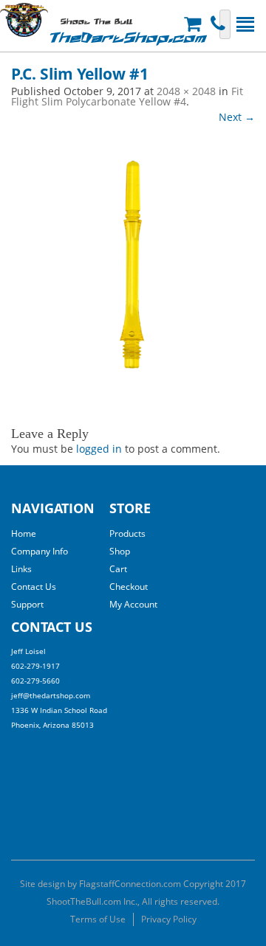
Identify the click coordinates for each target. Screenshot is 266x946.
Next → (237, 117)
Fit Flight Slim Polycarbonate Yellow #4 (127, 96)
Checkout (128, 586)
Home (23, 533)
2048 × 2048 (186, 91)
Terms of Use (98, 919)
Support (27, 604)
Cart (118, 569)
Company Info (39, 551)
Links (21, 569)
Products (127, 533)
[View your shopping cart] (194, 24)
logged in (99, 449)
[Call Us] (220, 24)
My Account (133, 604)
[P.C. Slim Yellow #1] (133, 267)
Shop (119, 551)
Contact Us (33, 586)
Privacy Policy (169, 919)
